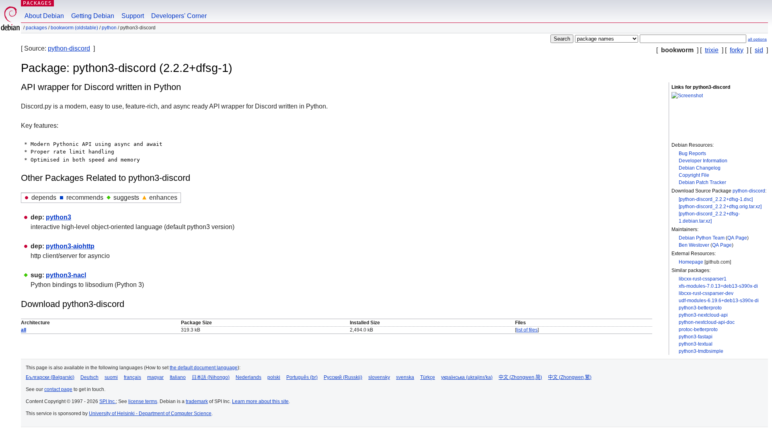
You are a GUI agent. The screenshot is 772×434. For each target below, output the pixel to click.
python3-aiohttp (70, 246)
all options (757, 39)
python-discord (69, 48)
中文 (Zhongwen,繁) (569, 377)
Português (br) (302, 377)
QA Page (737, 238)
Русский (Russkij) (343, 377)
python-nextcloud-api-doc (707, 322)
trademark (197, 401)
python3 (58, 217)
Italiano (178, 377)
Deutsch (89, 377)
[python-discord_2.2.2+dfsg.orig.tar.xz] (720, 206)
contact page (58, 389)
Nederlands (248, 377)
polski (273, 377)
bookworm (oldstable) (74, 28)
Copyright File (694, 175)
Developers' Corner (179, 15)
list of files (527, 330)
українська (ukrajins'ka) (467, 377)
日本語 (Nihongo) (211, 377)
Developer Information (703, 161)
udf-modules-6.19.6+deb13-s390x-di (719, 300)
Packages (37, 3)
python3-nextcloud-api (703, 315)
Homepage (691, 262)
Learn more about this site (260, 401)
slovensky (379, 377)
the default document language (204, 368)
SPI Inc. (107, 401)
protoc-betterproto (698, 329)
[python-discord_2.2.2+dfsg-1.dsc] (716, 199)
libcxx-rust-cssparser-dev (706, 293)
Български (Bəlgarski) (50, 377)
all (23, 330)
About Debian (44, 15)
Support (132, 15)
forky (736, 50)
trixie (712, 50)
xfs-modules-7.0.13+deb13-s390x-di (718, 286)
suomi (111, 377)
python (109, 28)
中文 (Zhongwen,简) (520, 377)
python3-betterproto (700, 308)
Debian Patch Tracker (702, 182)
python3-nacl (66, 275)
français (132, 377)
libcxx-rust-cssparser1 (703, 279)
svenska (405, 377)
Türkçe (427, 377)
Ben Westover (694, 245)
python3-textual (695, 344)
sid (759, 50)
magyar (155, 377)
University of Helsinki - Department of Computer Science (150, 413)
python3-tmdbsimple (701, 351)
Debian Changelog (700, 168)
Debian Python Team (702, 238)
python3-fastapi (695, 337)
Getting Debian (92, 15)
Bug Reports (692, 153)
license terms (142, 401)
